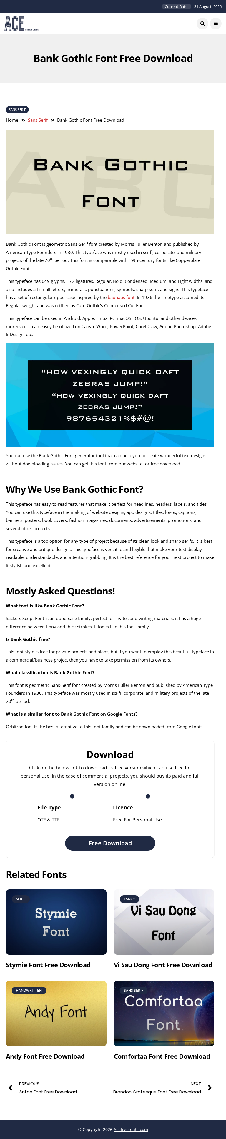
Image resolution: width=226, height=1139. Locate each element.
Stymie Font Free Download (48, 964)
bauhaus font (121, 297)
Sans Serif (17, 109)
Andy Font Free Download (45, 1056)
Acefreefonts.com (131, 1129)
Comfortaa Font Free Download (162, 1056)
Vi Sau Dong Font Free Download (163, 964)
